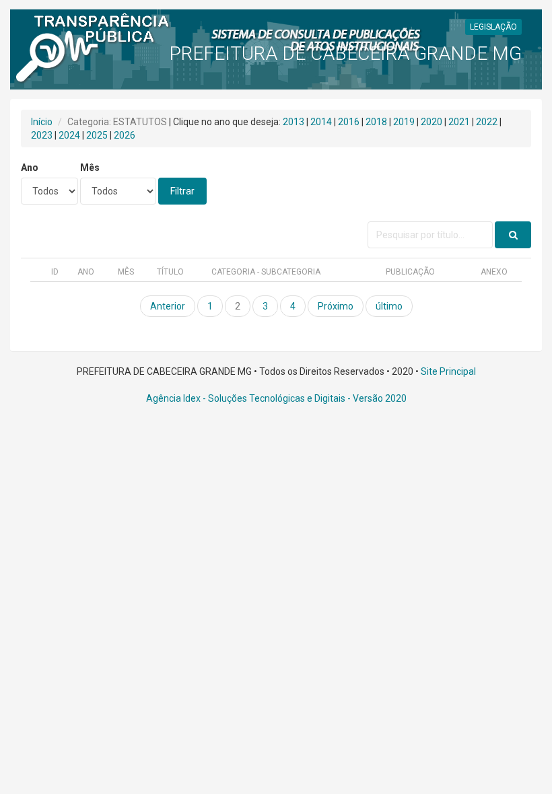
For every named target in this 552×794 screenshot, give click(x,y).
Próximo (335, 306)
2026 (124, 135)
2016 (348, 121)
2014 (321, 121)
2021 (459, 121)
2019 (404, 121)
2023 (42, 135)
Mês (90, 167)
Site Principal (448, 371)
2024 (69, 135)
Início (42, 121)
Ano (29, 167)
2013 (293, 121)
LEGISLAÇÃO (493, 27)
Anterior (167, 306)
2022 (486, 121)
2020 (431, 121)
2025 (97, 135)
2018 (376, 121)
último (389, 306)
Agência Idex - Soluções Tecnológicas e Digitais (245, 398)
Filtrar (182, 191)
